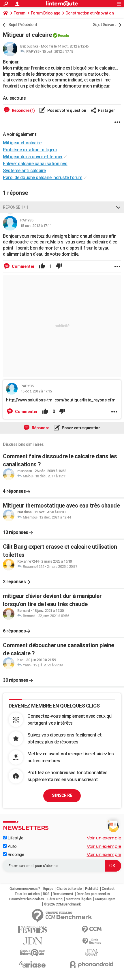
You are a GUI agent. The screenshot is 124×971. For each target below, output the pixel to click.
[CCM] (91, 929)
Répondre (40, 428)
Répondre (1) (23, 110)
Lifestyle (15, 838)
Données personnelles (93, 894)
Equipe (48, 889)
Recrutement (63, 894)
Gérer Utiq (54, 899)
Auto (12, 846)
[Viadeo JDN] (91, 953)
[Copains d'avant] (32, 952)
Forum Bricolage (45, 13)
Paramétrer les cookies (26, 899)
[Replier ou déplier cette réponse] (118, 207)
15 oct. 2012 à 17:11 (35, 225)
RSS (46, 894)
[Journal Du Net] (32, 941)
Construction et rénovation (89, 13)
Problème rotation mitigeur (30, 149)
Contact (108, 889)
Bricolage (15, 854)
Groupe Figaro (105, 899)
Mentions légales (79, 899)
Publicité (92, 889)
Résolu (63, 35)
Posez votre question (66, 110)
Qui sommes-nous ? (25, 889)
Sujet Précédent (22, 24)
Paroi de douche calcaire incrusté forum (42, 177)
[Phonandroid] (91, 964)
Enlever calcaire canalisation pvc (35, 163)
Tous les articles (27, 894)
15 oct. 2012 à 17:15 (57, 51)
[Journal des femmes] (32, 929)
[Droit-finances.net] (91, 941)
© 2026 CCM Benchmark (62, 904)
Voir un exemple (104, 838)
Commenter (23, 266)
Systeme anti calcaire (24, 170)
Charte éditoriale (69, 889)
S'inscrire (62, 795)
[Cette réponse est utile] (42, 266)
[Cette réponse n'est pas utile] (59, 266)
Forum (19, 13)
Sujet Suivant (104, 24)
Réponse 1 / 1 (15, 207)
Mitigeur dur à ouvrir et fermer (33, 156)
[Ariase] (32, 964)
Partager (106, 110)
